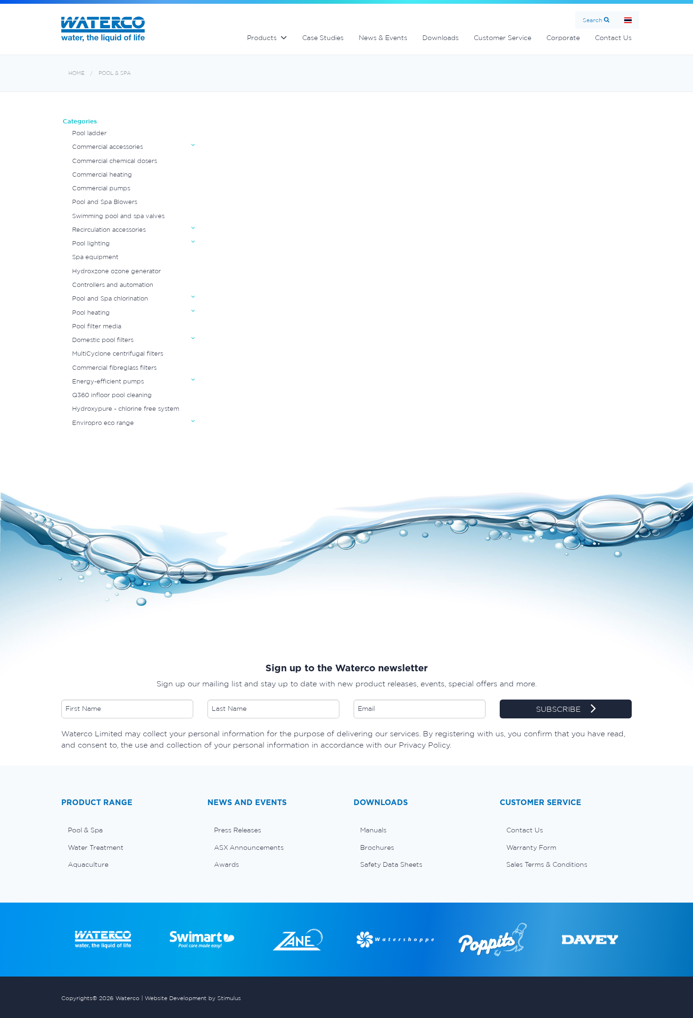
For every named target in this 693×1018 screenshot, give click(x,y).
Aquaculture (88, 864)
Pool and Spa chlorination (110, 298)
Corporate (563, 37)
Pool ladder (89, 133)
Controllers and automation (112, 284)
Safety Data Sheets (391, 864)
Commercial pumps (101, 188)
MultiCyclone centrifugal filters (117, 353)
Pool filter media (96, 326)
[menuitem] (127, 830)
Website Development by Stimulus (193, 998)
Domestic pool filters (102, 339)
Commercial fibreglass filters (114, 367)
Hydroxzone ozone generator (116, 271)
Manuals (373, 830)
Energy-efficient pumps (108, 381)
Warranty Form (531, 847)
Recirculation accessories (109, 229)
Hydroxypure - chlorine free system (125, 408)
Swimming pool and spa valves (118, 216)
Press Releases (237, 830)
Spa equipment (95, 257)
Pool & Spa (115, 73)
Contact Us (613, 37)
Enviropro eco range (103, 422)
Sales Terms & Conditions (546, 864)
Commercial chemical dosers (114, 160)
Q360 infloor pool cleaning (112, 395)
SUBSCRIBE (559, 709)
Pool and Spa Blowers (104, 201)
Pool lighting (91, 243)
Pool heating (91, 312)
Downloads (440, 37)
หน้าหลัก (628, 20)
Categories (80, 121)
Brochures (377, 847)
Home (76, 73)
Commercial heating (102, 174)
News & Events (383, 37)
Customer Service (502, 37)
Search (592, 20)
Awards (226, 864)
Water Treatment (96, 847)
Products (262, 37)
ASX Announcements (249, 847)
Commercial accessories (107, 146)
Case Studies (323, 37)
